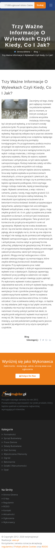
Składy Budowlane (12, 446)
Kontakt (7, 510)
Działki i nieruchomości (15, 465)
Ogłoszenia (8, 518)
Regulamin (8, 502)
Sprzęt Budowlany (12, 438)
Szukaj (40, 5)
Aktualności (9, 514)
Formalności (9, 434)
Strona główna (23, 51)
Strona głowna (10, 494)
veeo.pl (15, 540)
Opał (5, 469)
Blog (36, 51)
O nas (6, 498)
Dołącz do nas (28, 375)
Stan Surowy (9, 450)
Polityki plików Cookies (25, 546)
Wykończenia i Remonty (15, 454)
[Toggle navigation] (50, 5)
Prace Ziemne (10, 442)
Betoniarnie (9, 461)
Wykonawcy (9, 522)
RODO (6, 506)
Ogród (6, 458)
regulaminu (7, 546)
